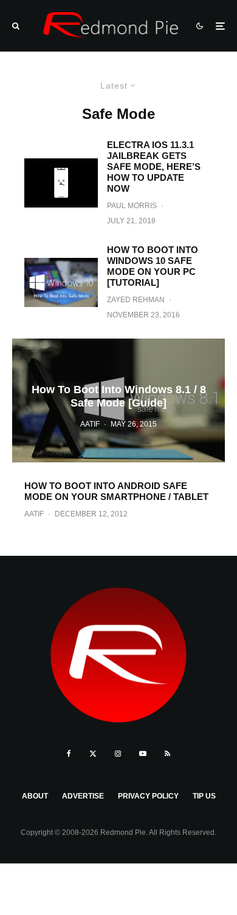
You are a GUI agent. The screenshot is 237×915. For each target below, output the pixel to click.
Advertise (83, 796)
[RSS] (167, 753)
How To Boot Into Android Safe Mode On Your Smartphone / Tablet (116, 491)
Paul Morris (132, 205)
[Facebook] (69, 753)
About (35, 796)
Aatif (34, 514)
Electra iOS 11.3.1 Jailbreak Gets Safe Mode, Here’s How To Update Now (154, 167)
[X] (93, 753)
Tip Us (204, 796)
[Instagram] (118, 753)
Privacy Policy (148, 796)
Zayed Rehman (136, 299)
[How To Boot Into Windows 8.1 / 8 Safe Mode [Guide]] (118, 400)
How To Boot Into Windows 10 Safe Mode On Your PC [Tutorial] (152, 266)
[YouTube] (143, 753)
